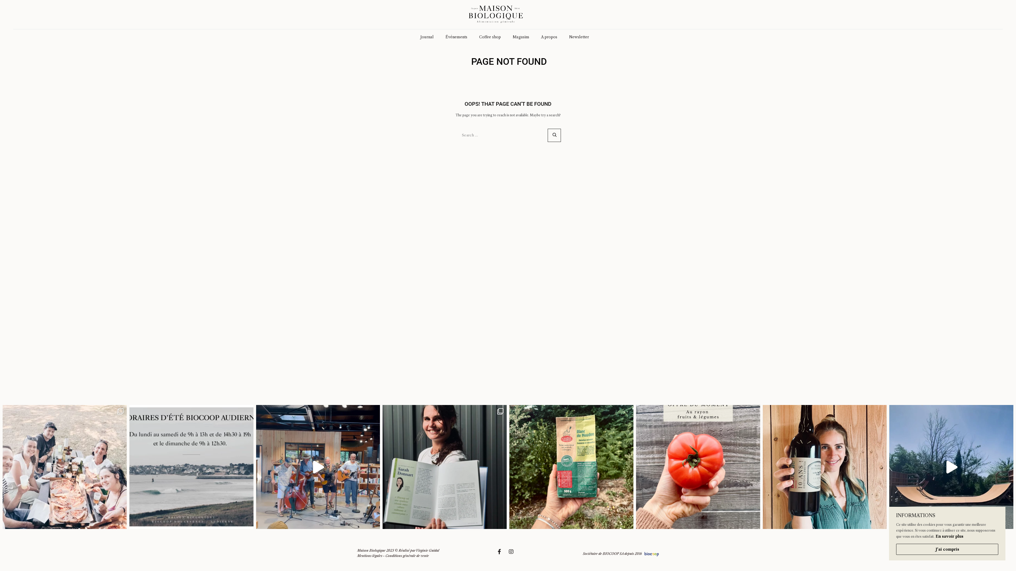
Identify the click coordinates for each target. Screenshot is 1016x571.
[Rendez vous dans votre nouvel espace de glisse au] (951, 467)
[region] (947, 533)
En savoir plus (949, 536)
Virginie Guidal (427, 550)
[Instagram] (514, 554)
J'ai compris (947, 549)
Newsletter (579, 37)
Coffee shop (490, 37)
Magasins (521, 37)
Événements (456, 37)
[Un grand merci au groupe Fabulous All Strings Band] (318, 467)
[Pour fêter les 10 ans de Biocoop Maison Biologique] (825, 467)
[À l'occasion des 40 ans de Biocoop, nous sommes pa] (445, 467)
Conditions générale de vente (407, 556)
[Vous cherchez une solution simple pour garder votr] (571, 467)
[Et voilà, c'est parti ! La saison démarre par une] (65, 467)
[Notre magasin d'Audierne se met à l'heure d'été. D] (191, 467)
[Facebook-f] (502, 554)
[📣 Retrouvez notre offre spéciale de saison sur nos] (698, 467)
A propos (549, 37)
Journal (427, 37)
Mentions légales (369, 556)
